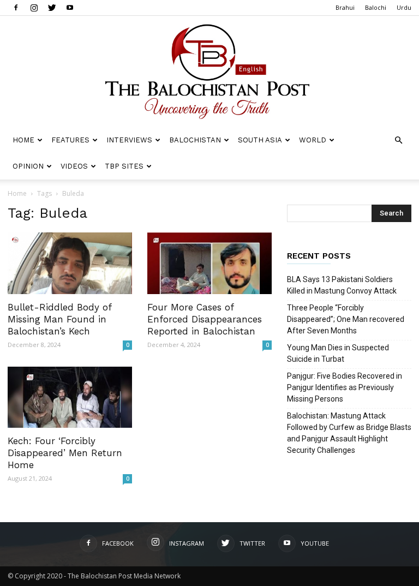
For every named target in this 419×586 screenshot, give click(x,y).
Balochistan (195, 140)
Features (70, 140)
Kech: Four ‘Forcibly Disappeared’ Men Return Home (65, 452)
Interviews (129, 140)
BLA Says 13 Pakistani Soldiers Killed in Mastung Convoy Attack (342, 285)
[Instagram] (34, 7)
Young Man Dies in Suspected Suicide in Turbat (338, 353)
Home (23, 140)
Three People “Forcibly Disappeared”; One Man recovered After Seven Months (345, 319)
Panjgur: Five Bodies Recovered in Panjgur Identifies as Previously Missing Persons (344, 387)
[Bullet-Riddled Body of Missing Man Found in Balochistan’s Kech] (70, 263)
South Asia (260, 140)
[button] (398, 140)
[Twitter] (52, 7)
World (312, 140)
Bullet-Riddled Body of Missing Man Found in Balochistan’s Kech (59, 319)
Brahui (345, 7)
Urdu (404, 7)
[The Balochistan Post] (209, 71)
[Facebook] (16, 7)
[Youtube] (70, 7)
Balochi (375, 7)
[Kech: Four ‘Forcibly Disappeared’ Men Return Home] (70, 397)
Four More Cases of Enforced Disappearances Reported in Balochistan (204, 319)
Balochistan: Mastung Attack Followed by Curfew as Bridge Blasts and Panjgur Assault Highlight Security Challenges (349, 433)
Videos (74, 166)
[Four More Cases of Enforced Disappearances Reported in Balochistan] (209, 263)
